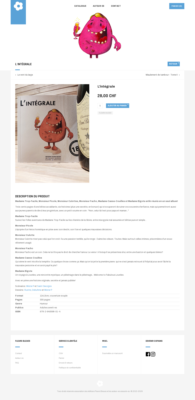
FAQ (17, 363)
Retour (173, 63)
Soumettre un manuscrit (112, 353)
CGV (61, 353)
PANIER (177, 6)
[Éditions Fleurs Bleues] (18, 6)
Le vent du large (25, 75)
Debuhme (37, 290)
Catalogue (80, 6)
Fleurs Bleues (105, 113)
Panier (61, 358)
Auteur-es (98, 6)
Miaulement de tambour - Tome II (161, 75)
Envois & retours (65, 363)
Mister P (30, 286)
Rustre (27, 290)
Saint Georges (44, 286)
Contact (116, 6)
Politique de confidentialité (70, 368)
